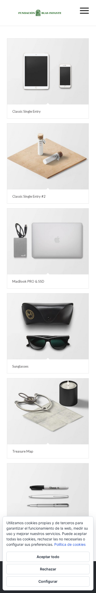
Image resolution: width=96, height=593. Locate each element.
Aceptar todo (48, 556)
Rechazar (48, 569)
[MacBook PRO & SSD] (48, 241)
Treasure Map (22, 451)
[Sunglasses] (48, 326)
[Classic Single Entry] (48, 71)
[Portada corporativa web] (39, 13)
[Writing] (48, 496)
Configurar (48, 581)
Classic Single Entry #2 (29, 196)
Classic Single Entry (26, 111)
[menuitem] (82, 10)
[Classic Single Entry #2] (48, 156)
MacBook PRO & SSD (28, 281)
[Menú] (82, 10)
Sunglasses (20, 366)
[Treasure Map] (48, 411)
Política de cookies (70, 544)
